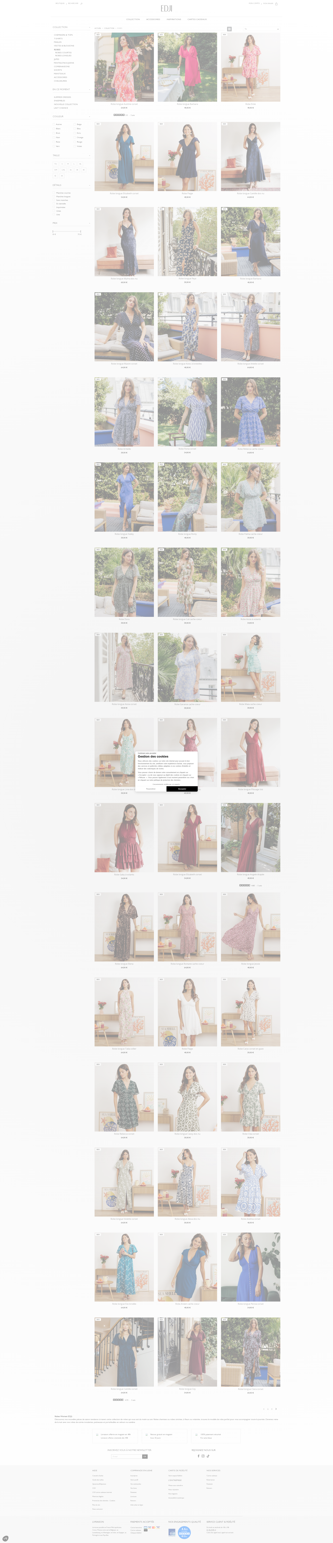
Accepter (182, 789)
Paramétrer (151, 789)
